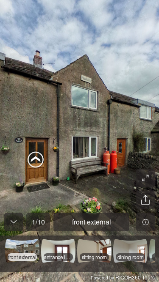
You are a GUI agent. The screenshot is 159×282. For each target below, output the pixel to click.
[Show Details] (145, 222)
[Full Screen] (145, 178)
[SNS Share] (145, 200)
